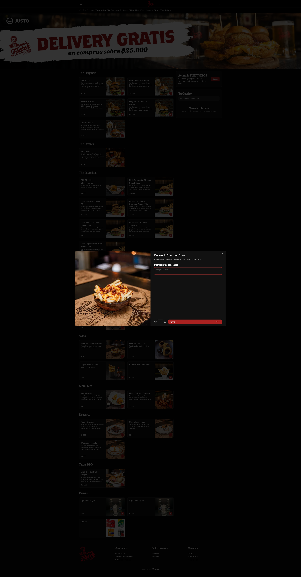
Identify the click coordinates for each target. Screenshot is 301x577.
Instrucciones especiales (166, 265)
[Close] (223, 254)
